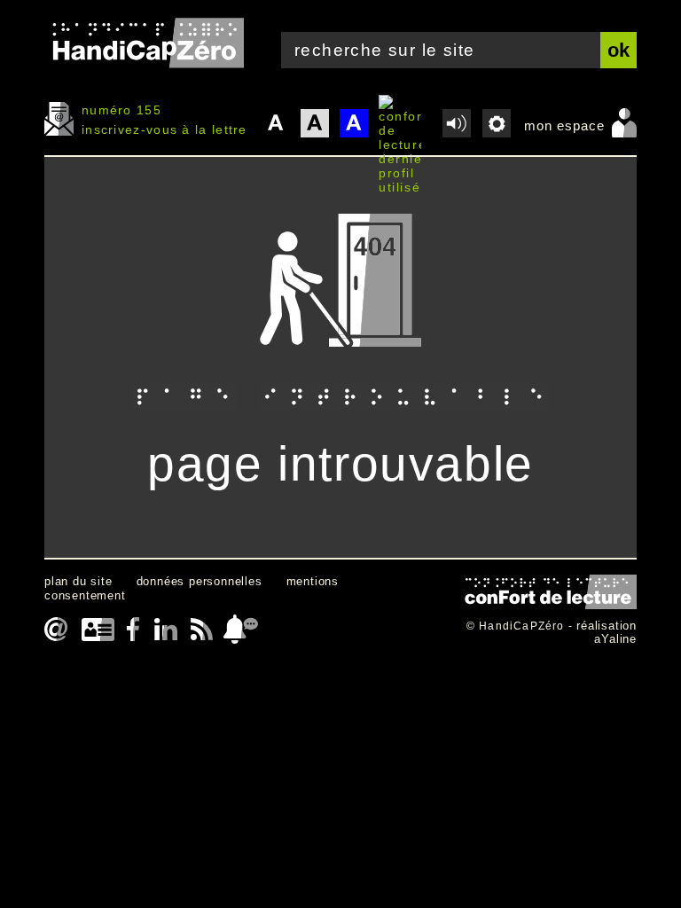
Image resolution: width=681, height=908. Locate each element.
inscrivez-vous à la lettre (164, 129)
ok (618, 50)
